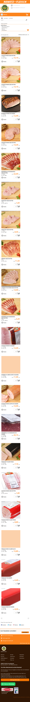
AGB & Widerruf (4, 658)
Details (4, 61)
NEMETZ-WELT (4, 651)
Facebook (12, 658)
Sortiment (6, 18)
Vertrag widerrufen (15, 680)
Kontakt (11, 654)
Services (2, 656)
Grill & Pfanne (4, 25)
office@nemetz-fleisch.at (19, 7)
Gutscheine (22, 658)
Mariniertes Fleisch (5, 26)
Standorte (3, 660)
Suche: (2, 20)
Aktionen (2, 654)
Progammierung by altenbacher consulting (21, 697)
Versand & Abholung (8, 635)
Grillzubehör (4, 30)
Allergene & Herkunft (8, 640)
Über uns (12, 660)
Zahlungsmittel (6, 638)
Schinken (11, 18)
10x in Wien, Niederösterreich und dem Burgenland (11, 667)
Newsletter (22, 654)
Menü (5, 14)
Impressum (12, 656)
